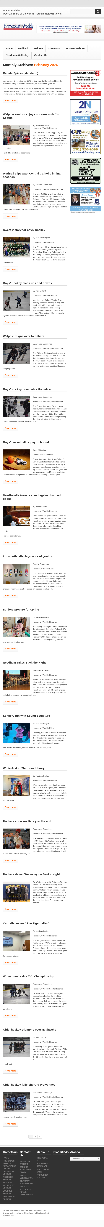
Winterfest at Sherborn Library (24, 768)
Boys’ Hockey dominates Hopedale (27, 389)
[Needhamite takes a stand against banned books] (16, 516)
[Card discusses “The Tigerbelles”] (16, 941)
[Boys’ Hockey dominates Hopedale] (16, 406)
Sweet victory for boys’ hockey (24, 229)
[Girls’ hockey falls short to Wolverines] (16, 1102)
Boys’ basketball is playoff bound (26, 442)
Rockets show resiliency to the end (28, 821)
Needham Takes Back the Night (24, 662)
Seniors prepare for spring (21, 609)
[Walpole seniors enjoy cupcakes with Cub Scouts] (16, 135)
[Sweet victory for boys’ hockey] (16, 247)
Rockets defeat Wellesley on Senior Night (32, 874)
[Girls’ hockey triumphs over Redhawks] (16, 1047)
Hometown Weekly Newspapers (9, 1163)
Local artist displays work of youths (27, 556)
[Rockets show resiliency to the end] (16, 839)
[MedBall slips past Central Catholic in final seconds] (16, 194)
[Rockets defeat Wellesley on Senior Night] (16, 892)
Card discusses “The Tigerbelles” (26, 923)
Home (9, 48)
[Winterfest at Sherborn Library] (16, 785)
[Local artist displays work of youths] (16, 574)
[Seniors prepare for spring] (16, 627)
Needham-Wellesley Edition (8, 1185)
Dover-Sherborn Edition (8, 1171)
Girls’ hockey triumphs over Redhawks (29, 1029)
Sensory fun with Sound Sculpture (26, 715)
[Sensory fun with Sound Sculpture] (16, 733)
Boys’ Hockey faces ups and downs (27, 283)
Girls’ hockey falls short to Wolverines (29, 1084)
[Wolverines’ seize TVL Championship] (16, 994)
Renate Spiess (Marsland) (20, 73)
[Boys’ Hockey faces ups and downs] (16, 300)
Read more (10, 100)
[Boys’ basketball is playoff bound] (16, 459)
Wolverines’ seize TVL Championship (28, 976)
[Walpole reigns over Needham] (16, 353)
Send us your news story (25, 1169)
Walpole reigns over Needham (23, 336)
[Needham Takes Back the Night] (16, 680)
